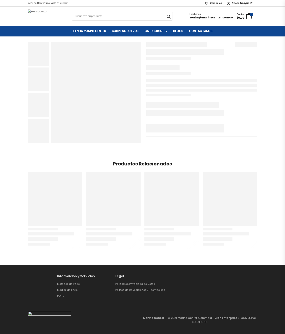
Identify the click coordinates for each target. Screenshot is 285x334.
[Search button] (169, 16)
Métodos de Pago (68, 284)
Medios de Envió (67, 290)
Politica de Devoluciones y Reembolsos (140, 290)
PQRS (60, 295)
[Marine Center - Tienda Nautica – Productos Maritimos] (43, 16)
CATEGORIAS (153, 31)
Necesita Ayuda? (241, 3)
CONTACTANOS (200, 31)
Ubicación (215, 3)
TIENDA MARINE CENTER (89, 31)
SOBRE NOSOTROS (125, 31)
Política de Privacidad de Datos (135, 284)
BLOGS (178, 31)
